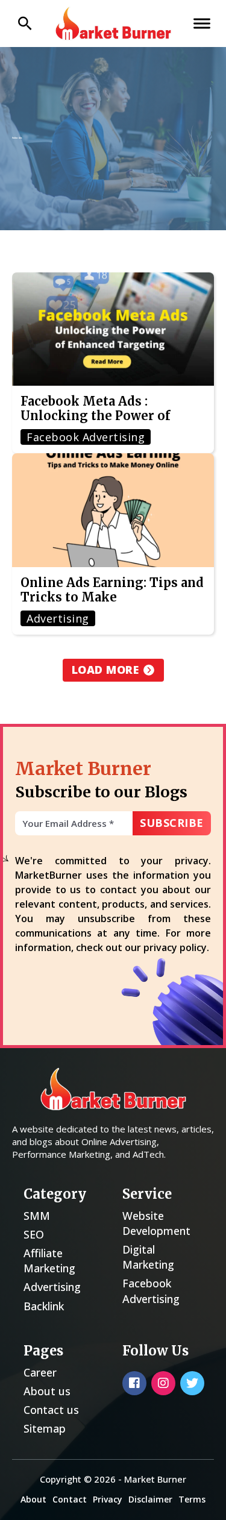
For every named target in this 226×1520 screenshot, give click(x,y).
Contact (69, 1499)
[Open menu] (201, 24)
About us (47, 1391)
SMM (37, 1215)
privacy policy (175, 947)
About (33, 1499)
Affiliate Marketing (49, 1260)
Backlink (44, 1306)
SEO (34, 1234)
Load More (105, 669)
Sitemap (45, 1428)
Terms (192, 1499)
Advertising (52, 1287)
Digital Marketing (148, 1257)
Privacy (107, 1499)
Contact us (51, 1409)
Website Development (156, 1223)
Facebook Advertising (151, 1290)
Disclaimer (150, 1499)
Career (40, 1372)
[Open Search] (25, 23)
